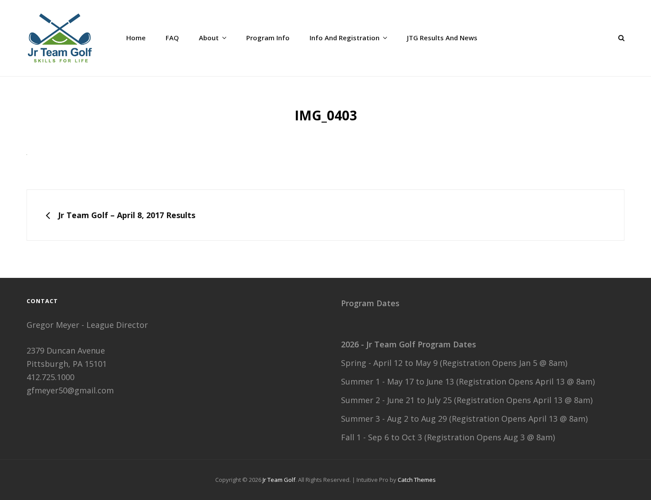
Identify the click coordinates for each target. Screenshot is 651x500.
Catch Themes (417, 480)
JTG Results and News (442, 37)
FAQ (172, 37)
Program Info (268, 37)
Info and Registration (345, 37)
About (209, 37)
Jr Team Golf (279, 480)
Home (136, 37)
